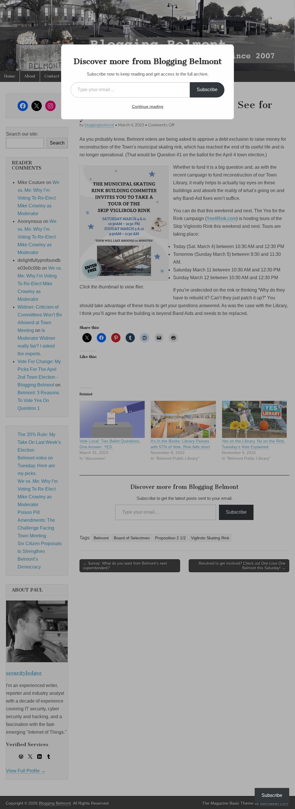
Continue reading (147, 106)
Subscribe (207, 89)
